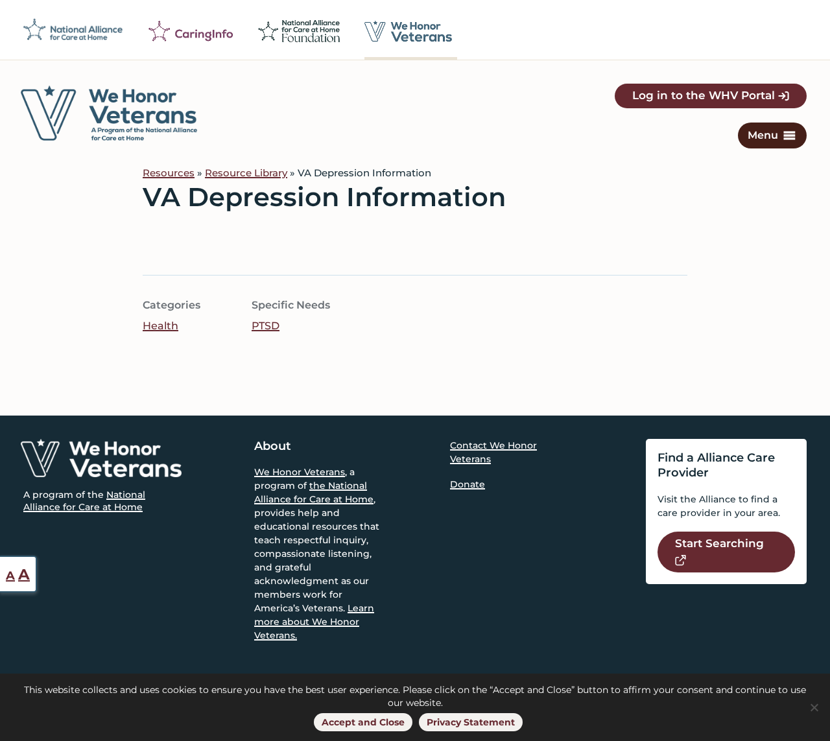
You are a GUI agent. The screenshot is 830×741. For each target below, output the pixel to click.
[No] (813, 707)
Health (160, 326)
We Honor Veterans (299, 472)
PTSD (265, 326)
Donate (467, 484)
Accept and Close (363, 722)
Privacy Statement (471, 722)
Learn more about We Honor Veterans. (314, 621)
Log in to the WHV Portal (705, 95)
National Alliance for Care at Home (84, 500)
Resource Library (246, 173)
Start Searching (719, 543)
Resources (169, 173)
